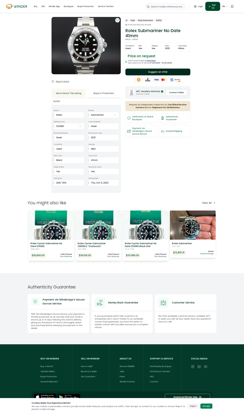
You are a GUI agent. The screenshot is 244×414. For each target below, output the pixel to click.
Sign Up (214, 6)
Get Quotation (88, 376)
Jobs (122, 371)
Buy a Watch (47, 366)
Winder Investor (127, 381)
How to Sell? (87, 366)
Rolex (132, 20)
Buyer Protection (86, 6)
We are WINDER (127, 366)
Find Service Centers (160, 371)
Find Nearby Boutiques (161, 366)
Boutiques (69, 6)
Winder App (54, 6)
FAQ (152, 376)
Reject (193, 406)
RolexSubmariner (145, 20)
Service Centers (106, 6)
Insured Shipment (49, 381)
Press (122, 376)
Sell (43, 6)
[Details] (69, 397)
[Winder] (17, 6)
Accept (206, 406)
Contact (154, 381)
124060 (159, 20)
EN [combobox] (224, 6)
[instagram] (193, 366)
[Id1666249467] (45, 397)
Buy (35, 6)
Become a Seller (89, 371)
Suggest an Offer (158, 72)
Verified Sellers (48, 371)
